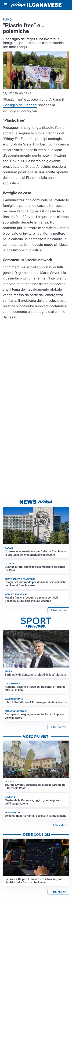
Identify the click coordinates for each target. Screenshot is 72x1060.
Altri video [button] (59, 825)
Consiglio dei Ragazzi (20, 105)
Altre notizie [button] (58, 610)
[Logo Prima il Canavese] (36, 4)
